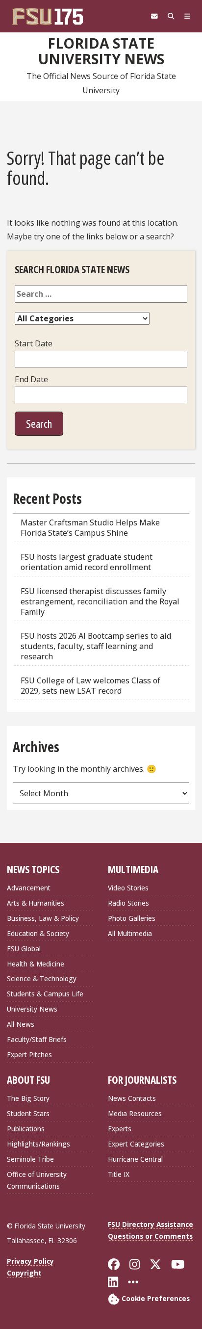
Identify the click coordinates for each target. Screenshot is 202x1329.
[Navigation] (187, 16)
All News (20, 1024)
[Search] (171, 16)
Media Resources (135, 1113)
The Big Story (28, 1098)
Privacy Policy (30, 1261)
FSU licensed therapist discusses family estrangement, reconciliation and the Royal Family (100, 601)
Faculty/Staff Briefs (37, 1039)
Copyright (24, 1272)
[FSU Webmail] (154, 16)
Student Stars (28, 1113)
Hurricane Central (135, 1159)
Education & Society (38, 933)
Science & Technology (41, 978)
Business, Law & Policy (43, 918)
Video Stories (128, 887)
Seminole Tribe (30, 1159)
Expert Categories (136, 1143)
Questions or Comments (150, 1236)
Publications (26, 1128)
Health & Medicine (35, 963)
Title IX (118, 1174)
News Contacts (132, 1098)
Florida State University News (101, 51)
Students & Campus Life (45, 993)
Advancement (28, 887)
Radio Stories (128, 903)
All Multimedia (130, 933)
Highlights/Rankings (38, 1143)
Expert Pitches (29, 1054)
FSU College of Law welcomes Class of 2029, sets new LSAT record (90, 685)
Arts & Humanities (35, 903)
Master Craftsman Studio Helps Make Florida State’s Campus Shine (90, 527)
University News (32, 1009)
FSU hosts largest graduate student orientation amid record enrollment (86, 562)
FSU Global (24, 948)
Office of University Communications (37, 1180)
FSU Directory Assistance (150, 1224)
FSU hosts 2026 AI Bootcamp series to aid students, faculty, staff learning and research (96, 646)
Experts (119, 1128)
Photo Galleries (131, 918)
